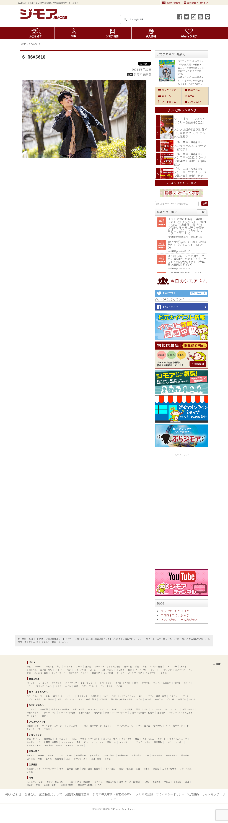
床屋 (76, 686)
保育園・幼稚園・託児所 (121, 699)
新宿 (38, 785)
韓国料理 (96, 672)
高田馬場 (156, 781)
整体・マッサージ (88, 682)
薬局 (68, 758)
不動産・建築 (84, 712)
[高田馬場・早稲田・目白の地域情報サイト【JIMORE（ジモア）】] (44, 18)
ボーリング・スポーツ (52, 725)
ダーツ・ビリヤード (174, 725)
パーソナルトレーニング (37, 682)
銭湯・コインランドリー (116, 712)
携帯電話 (48, 738)
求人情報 (151, 33)
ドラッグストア (81, 758)
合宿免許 (95, 696)
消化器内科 (94, 755)
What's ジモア (189, 33)
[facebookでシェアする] (179, 16)
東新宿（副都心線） (55, 781)
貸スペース (58, 696)
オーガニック (61, 738)
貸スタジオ (82, 696)
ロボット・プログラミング (123, 696)
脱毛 (136, 682)
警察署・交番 (73, 768)
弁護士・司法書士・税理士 (142, 712)
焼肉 (137, 666)
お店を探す (35, 33)
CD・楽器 (48, 745)
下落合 (71, 781)
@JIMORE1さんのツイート (172, 299)
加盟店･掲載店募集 (77, 794)
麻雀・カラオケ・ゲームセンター (98, 725)
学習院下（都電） (86, 785)
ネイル (68, 686)
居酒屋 (88, 666)
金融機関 (161, 712)
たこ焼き (120, 669)
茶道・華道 (91, 699)
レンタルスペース (73, 725)
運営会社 (30, 794)
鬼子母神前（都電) (35, 781)
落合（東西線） (84, 781)
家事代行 (44, 709)
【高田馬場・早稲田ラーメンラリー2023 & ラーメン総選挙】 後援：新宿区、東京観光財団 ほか (190, 174)
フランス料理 (80, 669)
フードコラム (168, 102)
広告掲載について (50, 794)
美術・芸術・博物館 (91, 768)
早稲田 (167, 781)
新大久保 (98, 781)
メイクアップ (71, 682)
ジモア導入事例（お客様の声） (113, 794)
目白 (187, 781)
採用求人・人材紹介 (60, 709)
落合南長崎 (111, 781)
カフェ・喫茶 (46, 669)
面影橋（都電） (68, 785)
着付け (142, 696)
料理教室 (103, 699)
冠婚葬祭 (98, 712)
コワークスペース (34, 696)
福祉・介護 (96, 758)
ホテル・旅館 (185, 768)
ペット (59, 745)
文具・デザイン (33, 738)
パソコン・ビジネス (73, 699)
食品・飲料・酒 (33, 745)
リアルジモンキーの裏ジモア (179, 619)
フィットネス (107, 686)
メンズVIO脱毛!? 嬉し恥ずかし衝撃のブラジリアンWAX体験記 (190, 133)
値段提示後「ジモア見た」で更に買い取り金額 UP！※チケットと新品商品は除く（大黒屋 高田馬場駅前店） (187, 260)
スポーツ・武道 (33, 699)
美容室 (177, 682)
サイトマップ (210, 794)
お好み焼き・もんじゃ (78, 672)
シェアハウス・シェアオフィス (165, 709)
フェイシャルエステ (162, 682)
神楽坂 (30, 785)
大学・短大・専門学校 (176, 699)
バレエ (105, 696)
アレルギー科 (109, 755)
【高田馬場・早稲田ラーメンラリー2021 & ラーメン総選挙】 (190, 145)
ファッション (67, 742)
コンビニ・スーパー (174, 742)
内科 (147, 755)
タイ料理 (121, 672)
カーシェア (32, 715)
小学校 (139, 699)
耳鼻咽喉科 (136, 755)
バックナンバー (168, 90)
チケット (162, 738)
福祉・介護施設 (126, 768)
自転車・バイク (33, 742)
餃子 (59, 666)
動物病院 (59, 758)
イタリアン (167, 669)
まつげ (187, 682)
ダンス (186, 696)
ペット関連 (127, 709)
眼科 (40, 758)
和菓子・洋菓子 (51, 742)
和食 (29, 666)
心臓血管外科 (172, 755)
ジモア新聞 (112, 33)
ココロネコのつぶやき (174, 615)
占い (188, 725)
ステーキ (38, 666)
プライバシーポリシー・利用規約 (177, 794)
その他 (164, 672)
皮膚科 (41, 755)
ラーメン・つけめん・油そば (107, 666)
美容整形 (146, 682)
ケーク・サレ (141, 669)
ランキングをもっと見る (181, 183)
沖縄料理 (49, 666)
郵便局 (156, 768)
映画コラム (195, 90)
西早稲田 (177, 781)
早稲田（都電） (50, 785)
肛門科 (70, 755)
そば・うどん (107, 669)
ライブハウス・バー (126, 725)
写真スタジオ (142, 709)
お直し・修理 (78, 709)
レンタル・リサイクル (98, 709)
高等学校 (159, 699)
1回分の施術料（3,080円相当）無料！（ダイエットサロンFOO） (187, 245)
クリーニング (50, 712)
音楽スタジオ (188, 709)
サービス (115, 709)
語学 (48, 696)
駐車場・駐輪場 (169, 768)
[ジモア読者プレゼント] (181, 197)
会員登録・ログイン (196, 2)
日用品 (74, 738)
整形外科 (31, 755)
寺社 (61, 768)
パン (69, 669)
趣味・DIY (111, 742)
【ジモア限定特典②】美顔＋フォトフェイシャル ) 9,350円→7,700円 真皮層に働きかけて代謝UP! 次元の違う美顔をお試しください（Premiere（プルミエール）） (187, 226)
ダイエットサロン (123, 682)
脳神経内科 (123, 755)
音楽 (59, 699)
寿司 (29, 672)
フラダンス (57, 682)
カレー (192, 669)
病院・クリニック (55, 755)
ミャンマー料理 (135, 672)
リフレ (30, 686)
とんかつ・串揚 (41, 672)
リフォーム (32, 709)
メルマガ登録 (144, 794)
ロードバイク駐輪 (67, 712)
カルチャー (174, 696)
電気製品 (158, 742)
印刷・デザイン (33, 712)
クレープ (154, 669)
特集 (74, 33)
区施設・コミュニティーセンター (41, 768)
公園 (138, 768)
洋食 (145, 666)
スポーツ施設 (109, 768)
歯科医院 (31, 758)
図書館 (146, 768)
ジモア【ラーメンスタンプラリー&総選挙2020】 (189, 120)
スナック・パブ (33, 728)
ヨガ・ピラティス (89, 686)
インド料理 (108, 672)
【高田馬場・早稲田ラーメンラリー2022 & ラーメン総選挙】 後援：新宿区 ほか (190, 159)
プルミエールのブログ (174, 611)
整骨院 (48, 758)
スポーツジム (106, 682)
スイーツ (168, 96)
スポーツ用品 (148, 738)
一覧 (202, 212)
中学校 (148, 699)
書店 (79, 742)
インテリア (124, 742)
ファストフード (58, 672)
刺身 (130, 669)
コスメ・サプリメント (90, 738)
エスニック (180, 669)
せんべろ (68, 666)
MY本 (195, 96)
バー (167, 666)
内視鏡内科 (81, 755)
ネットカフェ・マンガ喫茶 (150, 725)
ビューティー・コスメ (93, 742)
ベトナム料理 (156, 666)
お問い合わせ (171, 2)
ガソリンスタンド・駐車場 (180, 712)
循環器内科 (157, 755)
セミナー (70, 696)
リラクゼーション (44, 686)
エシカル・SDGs (110, 738)
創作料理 (128, 666)
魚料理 (183, 666)
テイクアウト (151, 672)
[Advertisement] (181, 510)
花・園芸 (69, 745)
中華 (175, 666)
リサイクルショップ (178, 738)
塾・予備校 (49, 699)
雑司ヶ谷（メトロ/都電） (130, 781)
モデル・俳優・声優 (157, 696)
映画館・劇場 (32, 725)
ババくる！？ (195, 102)
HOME (23, 44)
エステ (58, 686)
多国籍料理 (32, 669)
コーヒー (94, 669)
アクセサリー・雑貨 (130, 738)
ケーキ (79, 666)
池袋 (147, 781)
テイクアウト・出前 (141, 742)
